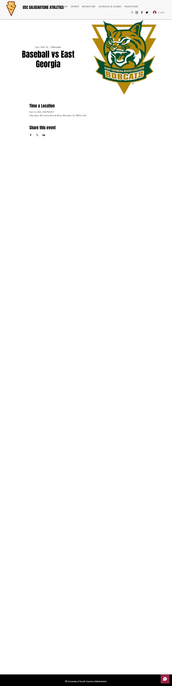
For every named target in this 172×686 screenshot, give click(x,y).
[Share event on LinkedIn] (44, 135)
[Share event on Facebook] (30, 135)
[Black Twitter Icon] (147, 12)
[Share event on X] (37, 135)
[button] (75, 6)
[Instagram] (136, 12)
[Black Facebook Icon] (142, 12)
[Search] (132, 12)
